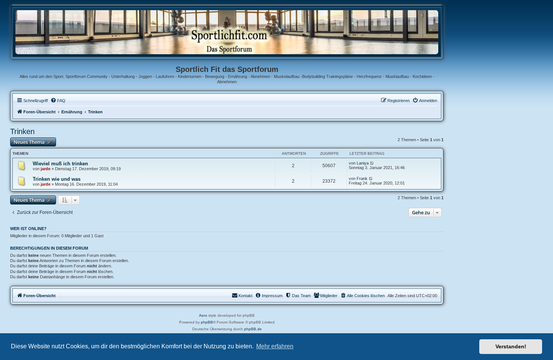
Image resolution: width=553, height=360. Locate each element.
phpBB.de (253, 329)
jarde (45, 168)
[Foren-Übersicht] (226, 32)
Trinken (22, 131)
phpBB (207, 322)
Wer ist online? (28, 228)
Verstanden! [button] (510, 346)
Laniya (363, 163)
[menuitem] (57, 100)
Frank (362, 178)
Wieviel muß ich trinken (60, 163)
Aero (203, 315)
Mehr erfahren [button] (274, 346)
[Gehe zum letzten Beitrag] (372, 163)
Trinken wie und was (57, 179)
